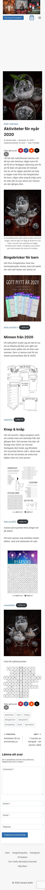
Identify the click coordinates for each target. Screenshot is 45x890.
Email (6, 815)
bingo (27, 715)
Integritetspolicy (19, 853)
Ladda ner (25, 327)
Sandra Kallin (11, 140)
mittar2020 (8, 419)
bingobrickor (10, 720)
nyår (20, 725)
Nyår (6, 124)
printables (29, 725)
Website (7, 827)
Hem (7, 853)
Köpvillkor (22, 866)
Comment (8, 769)
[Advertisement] (22, 43)
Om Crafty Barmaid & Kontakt (22, 861)
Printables (22, 857)
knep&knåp (10, 725)
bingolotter (23, 720)
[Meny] (39, 17)
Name (6, 803)
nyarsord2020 (9, 605)
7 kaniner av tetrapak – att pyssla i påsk (34, 739)
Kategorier (35, 853)
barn (19, 715)
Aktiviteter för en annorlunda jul (12, 738)
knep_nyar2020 (10, 521)
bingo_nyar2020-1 (11, 327)
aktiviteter (9, 715)
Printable (14, 124)
